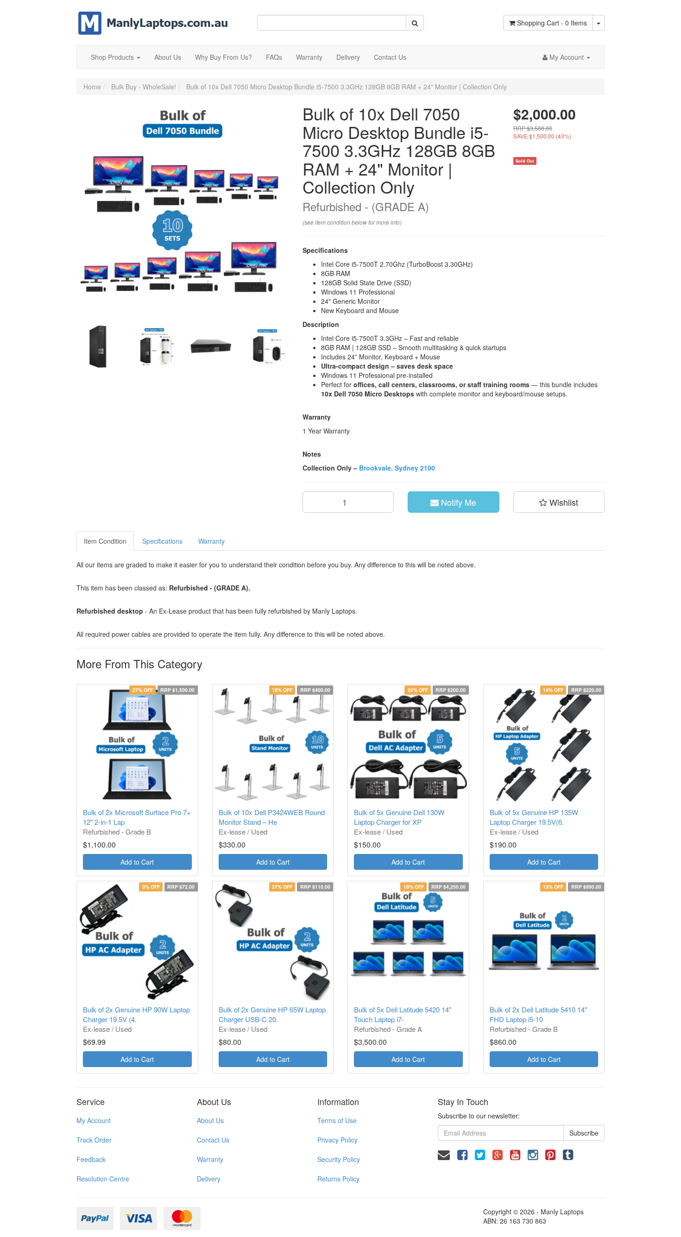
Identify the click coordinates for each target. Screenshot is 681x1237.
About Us (167, 57)
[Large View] (97, 347)
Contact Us (390, 57)
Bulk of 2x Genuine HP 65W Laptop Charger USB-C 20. (272, 1014)
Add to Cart (137, 862)
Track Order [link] (94, 1139)
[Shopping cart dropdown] (599, 23)
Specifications (162, 541)
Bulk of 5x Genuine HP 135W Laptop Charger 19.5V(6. (534, 817)
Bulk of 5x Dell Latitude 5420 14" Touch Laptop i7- (402, 1014)
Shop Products (113, 57)
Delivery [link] (209, 1178)
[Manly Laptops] (153, 16)
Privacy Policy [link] (337, 1139)
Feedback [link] (91, 1159)
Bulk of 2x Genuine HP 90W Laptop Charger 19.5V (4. (136, 1014)
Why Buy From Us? (223, 57)
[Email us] (444, 1153)
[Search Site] (415, 23)
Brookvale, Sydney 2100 (397, 467)
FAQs (274, 57)
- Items (552, 22)
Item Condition (105, 541)
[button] (559, 502)
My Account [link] (93, 1120)
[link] (462, 1153)
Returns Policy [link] (338, 1178)
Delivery (348, 57)
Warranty (309, 57)
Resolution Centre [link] (102, 1178)
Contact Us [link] (213, 1139)
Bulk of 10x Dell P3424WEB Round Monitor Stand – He (272, 817)
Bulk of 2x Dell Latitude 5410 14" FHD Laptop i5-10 (538, 1014)
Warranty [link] (210, 1159)
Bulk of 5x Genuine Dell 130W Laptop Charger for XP (399, 817)
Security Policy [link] (338, 1159)
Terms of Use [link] (337, 1120)
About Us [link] (210, 1120)
